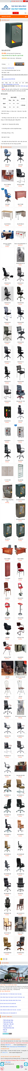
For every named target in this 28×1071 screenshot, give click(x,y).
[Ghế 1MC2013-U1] (7, 891)
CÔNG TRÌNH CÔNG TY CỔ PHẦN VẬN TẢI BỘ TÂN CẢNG (10, 994)
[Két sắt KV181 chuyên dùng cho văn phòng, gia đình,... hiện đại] (14, 9)
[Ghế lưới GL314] (7, 379)
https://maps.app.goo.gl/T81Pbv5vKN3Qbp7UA (16, 1046)
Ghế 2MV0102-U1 (7, 755)
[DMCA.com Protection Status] (7, 1034)
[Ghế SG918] (7, 458)
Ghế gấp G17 (7, 696)
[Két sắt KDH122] (7, 419)
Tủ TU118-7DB (7, 480)
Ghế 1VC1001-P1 (7, 933)
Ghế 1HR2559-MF (20, 854)
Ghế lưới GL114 (21, 361)
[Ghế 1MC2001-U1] (20, 872)
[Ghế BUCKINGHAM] (7, 950)
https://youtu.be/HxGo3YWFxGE (8, 79)
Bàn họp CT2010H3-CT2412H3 (7, 244)
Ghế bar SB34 (20, 617)
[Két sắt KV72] (20, 537)
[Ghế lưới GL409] (20, 379)
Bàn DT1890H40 (7, 184)
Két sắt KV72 (20, 539)
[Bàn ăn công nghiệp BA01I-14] (20, 241)
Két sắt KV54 (7, 539)
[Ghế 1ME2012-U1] (7, 793)
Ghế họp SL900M (20, 184)
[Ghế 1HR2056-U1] (7, 852)
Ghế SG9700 (20, 460)
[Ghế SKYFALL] (20, 891)
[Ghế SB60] (7, 635)
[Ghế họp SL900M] (20, 182)
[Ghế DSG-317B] (7, 734)
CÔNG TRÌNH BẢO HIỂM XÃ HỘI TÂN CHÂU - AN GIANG (10, 1009)
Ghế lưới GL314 (7, 381)
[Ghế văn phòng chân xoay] (20, 714)
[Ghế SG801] (7, 202)
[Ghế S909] (7, 675)
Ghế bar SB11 (20, 598)
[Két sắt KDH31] (20, 655)
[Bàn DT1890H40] (7, 182)
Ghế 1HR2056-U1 (7, 854)
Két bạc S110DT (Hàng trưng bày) (7, 500)
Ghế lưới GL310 (7, 283)
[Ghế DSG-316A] (20, 753)
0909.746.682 (7, 1062)
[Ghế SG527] (7, 163)
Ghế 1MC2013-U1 (7, 893)
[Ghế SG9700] (20, 458)
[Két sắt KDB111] (7, 438)
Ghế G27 (20, 696)
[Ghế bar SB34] (20, 616)
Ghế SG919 (20, 421)
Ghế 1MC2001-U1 (20, 874)
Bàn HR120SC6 (7, 224)
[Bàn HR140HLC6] (20, 222)
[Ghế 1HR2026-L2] (7, 832)
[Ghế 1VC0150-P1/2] (20, 911)
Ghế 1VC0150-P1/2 (20, 913)
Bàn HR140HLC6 (20, 224)
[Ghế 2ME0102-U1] (20, 734)
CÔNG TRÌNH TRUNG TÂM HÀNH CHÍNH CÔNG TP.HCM (10, 1000)
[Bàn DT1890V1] (7, 557)
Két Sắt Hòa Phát (10, 68)
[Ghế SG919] (20, 419)
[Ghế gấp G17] (7, 694)
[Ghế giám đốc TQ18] (20, 399)
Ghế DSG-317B (7, 736)
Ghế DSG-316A (21, 755)
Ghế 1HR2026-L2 (7, 834)
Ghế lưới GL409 (21, 381)
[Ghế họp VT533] (20, 635)
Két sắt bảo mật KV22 (20, 499)
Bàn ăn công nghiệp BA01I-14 (21, 243)
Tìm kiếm (16, 13)
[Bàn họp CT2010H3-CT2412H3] (7, 241)
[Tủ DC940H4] (7, 576)
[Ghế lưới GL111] (7, 360)
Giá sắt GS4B (20, 480)
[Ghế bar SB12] (7, 616)
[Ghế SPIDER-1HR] (7, 911)
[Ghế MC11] (20, 576)
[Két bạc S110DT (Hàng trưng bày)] (7, 497)
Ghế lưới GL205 (21, 302)
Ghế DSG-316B (7, 775)
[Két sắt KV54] (7, 537)
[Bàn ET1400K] (20, 202)
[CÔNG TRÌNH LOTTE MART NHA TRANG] (14, 983)
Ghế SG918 (7, 460)
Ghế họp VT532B (7, 657)
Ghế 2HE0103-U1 (7, 716)
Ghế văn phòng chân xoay (20, 716)
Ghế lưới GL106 (21, 342)
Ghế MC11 (20, 578)
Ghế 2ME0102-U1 (20, 736)
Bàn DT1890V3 (20, 558)
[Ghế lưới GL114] (20, 360)
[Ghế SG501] (20, 163)
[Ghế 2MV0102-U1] (7, 753)
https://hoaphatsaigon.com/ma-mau (11, 84)
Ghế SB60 (7, 637)
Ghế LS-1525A (20, 933)
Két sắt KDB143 (21, 440)
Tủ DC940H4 (7, 578)
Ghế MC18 (7, 598)
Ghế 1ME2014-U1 (20, 814)
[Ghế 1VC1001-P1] (7, 931)
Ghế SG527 (7, 165)
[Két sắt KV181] (14, 35)
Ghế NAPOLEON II (20, 952)
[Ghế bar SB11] (20, 596)
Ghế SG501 (20, 165)
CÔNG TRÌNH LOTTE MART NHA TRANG (8, 985)
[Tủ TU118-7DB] (7, 478)
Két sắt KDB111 (7, 440)
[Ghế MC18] (7, 596)
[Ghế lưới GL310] (7, 281)
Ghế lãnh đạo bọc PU (20, 263)
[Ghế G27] (20, 694)
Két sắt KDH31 (20, 657)
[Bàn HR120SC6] (7, 222)
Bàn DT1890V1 (7, 558)
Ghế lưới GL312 (7, 302)
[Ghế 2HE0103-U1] (7, 714)
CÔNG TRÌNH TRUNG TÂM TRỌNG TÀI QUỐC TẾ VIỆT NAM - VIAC (12, 997)
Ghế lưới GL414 (7, 322)
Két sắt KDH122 (7, 421)
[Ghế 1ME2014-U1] (20, 813)
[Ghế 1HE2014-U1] (7, 813)
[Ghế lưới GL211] (7, 340)
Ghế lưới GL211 (7, 342)
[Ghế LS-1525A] (20, 931)
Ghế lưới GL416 (7, 401)
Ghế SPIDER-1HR (7, 913)
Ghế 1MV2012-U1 (20, 795)
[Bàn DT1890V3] (20, 557)
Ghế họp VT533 (20, 637)
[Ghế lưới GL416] (7, 399)
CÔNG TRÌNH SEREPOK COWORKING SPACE (8, 1006)
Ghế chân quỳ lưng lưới (20, 677)
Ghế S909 (7, 677)
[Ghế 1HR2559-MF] (20, 852)
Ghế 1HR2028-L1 (20, 834)
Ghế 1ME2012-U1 (7, 795)
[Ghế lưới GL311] (20, 281)
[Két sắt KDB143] (20, 438)
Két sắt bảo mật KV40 (20, 519)
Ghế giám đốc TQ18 (20, 401)
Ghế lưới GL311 (21, 283)
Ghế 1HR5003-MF (7, 874)
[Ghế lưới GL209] (20, 320)
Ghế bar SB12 (7, 617)
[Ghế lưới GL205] (20, 301)
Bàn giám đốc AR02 (21, 775)
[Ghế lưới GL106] (20, 340)
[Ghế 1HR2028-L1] (20, 832)
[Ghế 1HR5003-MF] (7, 872)
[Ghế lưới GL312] (7, 301)
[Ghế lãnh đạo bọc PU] (20, 261)
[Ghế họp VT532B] (7, 655)
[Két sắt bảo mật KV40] (20, 517)
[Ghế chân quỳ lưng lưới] (20, 675)
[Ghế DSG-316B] (7, 773)
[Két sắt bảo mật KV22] (20, 497)
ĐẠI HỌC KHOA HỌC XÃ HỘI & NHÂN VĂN (8, 1003)
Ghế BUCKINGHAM (7, 952)
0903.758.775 (7, 1044)
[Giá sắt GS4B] (20, 478)
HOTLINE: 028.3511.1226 (16, 1)
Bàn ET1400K (20, 204)
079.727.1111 (5, 1052)
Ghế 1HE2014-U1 (7, 814)
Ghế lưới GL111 (7, 361)
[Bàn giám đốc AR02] (20, 773)
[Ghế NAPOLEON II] (20, 950)
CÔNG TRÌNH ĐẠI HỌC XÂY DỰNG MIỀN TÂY (8, 1013)
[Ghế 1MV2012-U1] (20, 793)
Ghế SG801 (7, 204)
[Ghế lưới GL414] (7, 320)
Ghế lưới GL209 (21, 322)
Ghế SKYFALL (20, 893)
